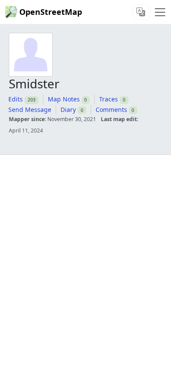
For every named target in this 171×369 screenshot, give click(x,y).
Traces (108, 99)
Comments (111, 109)
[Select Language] (140, 12)
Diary (68, 109)
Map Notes (64, 99)
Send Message (29, 109)
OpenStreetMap (50, 12)
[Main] (160, 12)
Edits (15, 99)
